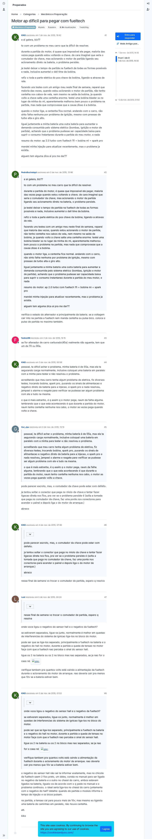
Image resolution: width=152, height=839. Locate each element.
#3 (105, 338)
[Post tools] (104, 163)
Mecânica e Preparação (24, 27)
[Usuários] (4, 9)
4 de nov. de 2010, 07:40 (50, 525)
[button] (4, 835)
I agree (106, 828)
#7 (105, 597)
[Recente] (4, 3)
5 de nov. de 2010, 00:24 (49, 597)
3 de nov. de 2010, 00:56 (50, 362)
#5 (105, 427)
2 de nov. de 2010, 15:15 (54, 338)
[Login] (148, 3)
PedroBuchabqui (29, 172)
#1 (106, 35)
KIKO (23, 35)
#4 (105, 362)
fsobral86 (25, 338)
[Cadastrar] (148, 9)
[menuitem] (148, 3)
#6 (105, 525)
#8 (105, 693)
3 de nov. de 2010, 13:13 (53, 427)
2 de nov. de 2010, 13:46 (61, 172)
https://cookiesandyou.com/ (56, 832)
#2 (105, 172)
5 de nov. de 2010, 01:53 (50, 693)
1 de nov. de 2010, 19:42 (50, 35)
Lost (23, 597)
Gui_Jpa (25, 427)
